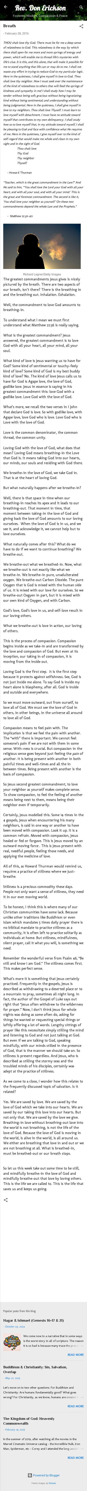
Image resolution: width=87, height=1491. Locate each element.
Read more (76, 1355)
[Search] (81, 8)
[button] (81, 27)
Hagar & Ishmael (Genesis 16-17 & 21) (33, 1320)
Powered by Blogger (46, 1475)
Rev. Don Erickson (40, 7)
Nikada (52, 1483)
